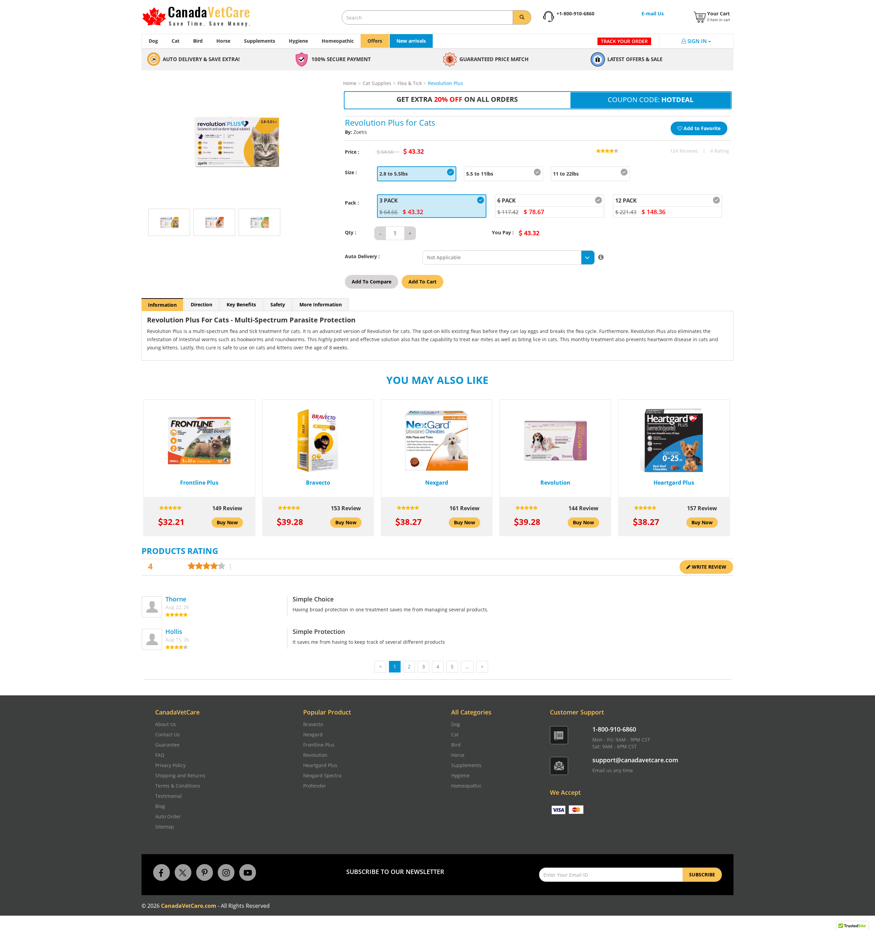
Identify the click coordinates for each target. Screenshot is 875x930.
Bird (198, 41)
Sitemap (164, 826)
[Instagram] (226, 872)
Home (349, 83)
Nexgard (313, 734)
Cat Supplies (377, 83)
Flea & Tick (410, 83)
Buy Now (227, 522)
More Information (320, 304)
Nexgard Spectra (322, 775)
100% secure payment (341, 59)
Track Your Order (624, 41)
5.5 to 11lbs (479, 173)
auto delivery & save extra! (201, 59)
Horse (223, 41)
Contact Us (167, 734)
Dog (153, 41)
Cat (175, 41)
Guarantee (167, 744)
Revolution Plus (445, 83)
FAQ (159, 755)
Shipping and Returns (180, 775)
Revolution (315, 755)
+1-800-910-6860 (575, 13)
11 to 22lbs (566, 173)
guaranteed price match (493, 59)
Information (162, 305)
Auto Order (168, 816)
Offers (374, 41)
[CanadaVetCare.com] (216, 17)
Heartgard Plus (320, 765)
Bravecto (313, 724)
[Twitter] (183, 872)
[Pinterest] (204, 872)
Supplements (259, 41)
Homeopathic (338, 41)
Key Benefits (241, 304)
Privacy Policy (170, 765)
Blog (160, 806)
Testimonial (168, 796)
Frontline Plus (319, 744)
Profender (314, 785)
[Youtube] (247, 872)
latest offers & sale (634, 59)
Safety (277, 304)
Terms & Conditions (177, 785)
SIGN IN (697, 41)
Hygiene (298, 41)
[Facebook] (161, 872)
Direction (201, 304)
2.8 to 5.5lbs (393, 173)
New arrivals (411, 41)
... (467, 666)
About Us (165, 724)
